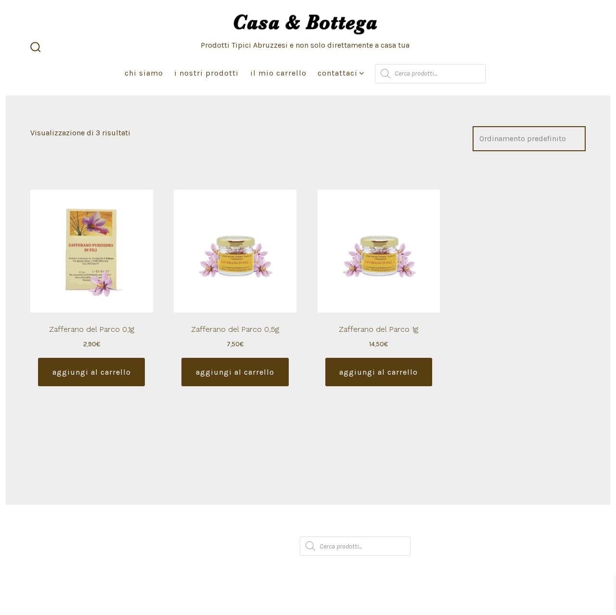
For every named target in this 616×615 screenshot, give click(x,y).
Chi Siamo (144, 73)
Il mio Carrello (278, 73)
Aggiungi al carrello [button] (91, 372)
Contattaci (338, 73)
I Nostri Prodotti (206, 73)
